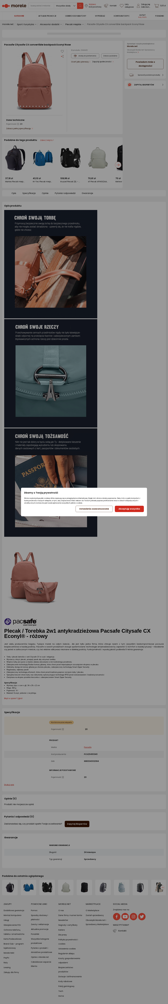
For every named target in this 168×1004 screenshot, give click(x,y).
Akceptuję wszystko (129, 508)
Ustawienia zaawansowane (94, 508)
